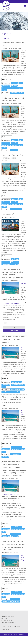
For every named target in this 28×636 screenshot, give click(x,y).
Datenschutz (17, 626)
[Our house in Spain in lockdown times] (10, 56)
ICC (12, 261)
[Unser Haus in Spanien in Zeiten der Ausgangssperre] (10, 169)
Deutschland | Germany (16, 209)
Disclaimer (10, 626)
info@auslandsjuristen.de (11, 622)
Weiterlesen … (7, 80)
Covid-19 (21, 83)
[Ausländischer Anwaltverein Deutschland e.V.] (6, 6)
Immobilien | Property (7, 391)
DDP (13, 259)
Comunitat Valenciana (17, 382)
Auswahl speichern (14, 327)
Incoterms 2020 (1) (8, 214)
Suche (7, 629)
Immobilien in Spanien (17, 88)
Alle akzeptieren (14, 330)
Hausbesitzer (14, 85)
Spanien (4, 387)
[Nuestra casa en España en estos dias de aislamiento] (10, 112)
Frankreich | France (15, 599)
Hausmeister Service (6, 88)
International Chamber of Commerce (10, 264)
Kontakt (3, 629)
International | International (17, 92)
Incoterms (16, 261)
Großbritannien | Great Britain (17, 389)
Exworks (17, 259)
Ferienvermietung (6, 85)
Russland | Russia (6, 536)
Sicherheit (4, 90)
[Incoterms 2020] (10, 225)
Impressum (4, 626)
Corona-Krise (15, 83)
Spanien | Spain (14, 150)
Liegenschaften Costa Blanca (18, 384)
